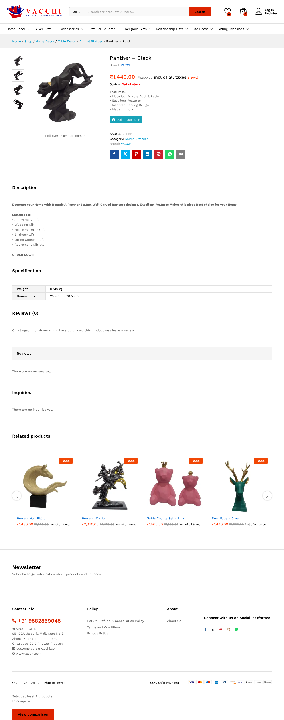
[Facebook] (205, 629)
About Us (174, 621)
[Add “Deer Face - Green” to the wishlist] (244, 509)
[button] (28, 509)
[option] (44, 493)
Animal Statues (136, 139)
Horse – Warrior (94, 518)
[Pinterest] (220, 629)
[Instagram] (228, 630)
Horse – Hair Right (31, 518)
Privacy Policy (97, 633)
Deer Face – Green (226, 518)
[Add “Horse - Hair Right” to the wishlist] (49, 509)
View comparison (33, 714)
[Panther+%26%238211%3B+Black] (125, 154)
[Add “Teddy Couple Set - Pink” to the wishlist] (179, 509)
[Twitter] (213, 629)
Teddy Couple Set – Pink (165, 518)
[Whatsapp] (236, 630)
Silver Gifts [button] (43, 28)
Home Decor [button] (16, 28)
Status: (115, 84)
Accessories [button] (70, 28)
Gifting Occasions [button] (231, 28)
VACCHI (126, 65)
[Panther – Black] (114, 154)
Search (200, 12)
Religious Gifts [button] (136, 28)
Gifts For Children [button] (102, 28)
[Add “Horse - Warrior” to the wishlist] (114, 509)
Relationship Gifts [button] (169, 28)
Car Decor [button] (200, 28)
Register (271, 13)
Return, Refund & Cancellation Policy (115, 621)
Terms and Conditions (103, 627)
